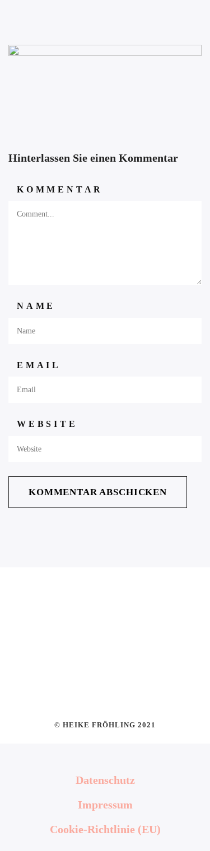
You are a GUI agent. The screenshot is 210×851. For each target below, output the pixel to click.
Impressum (105, 804)
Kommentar (60, 189)
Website (47, 424)
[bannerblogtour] (105, 80)
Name (36, 306)
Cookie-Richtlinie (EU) (105, 829)
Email (39, 365)
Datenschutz (105, 780)
